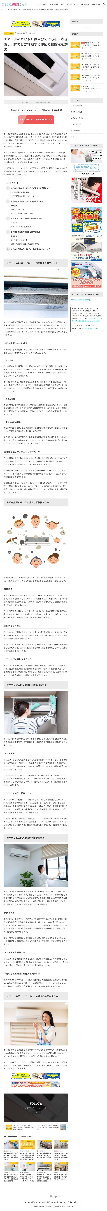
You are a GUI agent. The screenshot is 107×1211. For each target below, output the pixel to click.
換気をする (14, 236)
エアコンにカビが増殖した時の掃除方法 (24, 218)
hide (15, 183)
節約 (62, 5)
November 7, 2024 (91, 328)
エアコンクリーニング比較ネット (49, 1206)
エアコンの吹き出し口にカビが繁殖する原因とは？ (28, 188)
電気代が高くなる (17, 209)
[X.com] (36, 1112)
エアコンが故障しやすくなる (21, 213)
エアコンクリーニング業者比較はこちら (36, 119)
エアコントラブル (72, 5)
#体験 (82, 321)
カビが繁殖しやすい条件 (19, 192)
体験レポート (96, 5)
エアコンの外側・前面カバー (21, 226)
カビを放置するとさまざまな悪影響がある (25, 201)
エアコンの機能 (53, 5)
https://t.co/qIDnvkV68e (92, 321)
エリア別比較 (85, 5)
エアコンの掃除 (41, 5)
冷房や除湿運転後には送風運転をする (25, 244)
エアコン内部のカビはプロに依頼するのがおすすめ (28, 249)
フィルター (14, 223)
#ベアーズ (77, 321)
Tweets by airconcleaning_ (80, 299)
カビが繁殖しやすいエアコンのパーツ (25, 196)
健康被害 (13, 205)
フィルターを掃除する (19, 240)
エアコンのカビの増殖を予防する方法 (23, 232)
